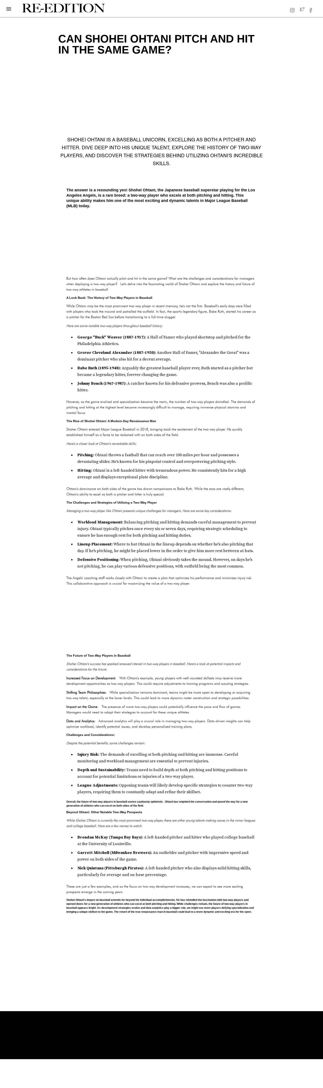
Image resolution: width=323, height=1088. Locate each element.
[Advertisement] (161, 241)
